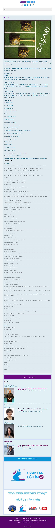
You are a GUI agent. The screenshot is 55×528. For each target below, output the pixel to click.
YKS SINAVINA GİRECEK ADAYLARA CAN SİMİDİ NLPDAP (16, 187)
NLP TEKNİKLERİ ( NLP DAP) (10, 237)
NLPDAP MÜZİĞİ (8, 184)
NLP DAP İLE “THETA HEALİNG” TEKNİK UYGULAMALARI (16, 204)
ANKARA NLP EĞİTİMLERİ (9, 228)
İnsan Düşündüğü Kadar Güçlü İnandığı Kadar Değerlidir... (17, 355)
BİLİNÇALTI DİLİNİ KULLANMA (10, 218)
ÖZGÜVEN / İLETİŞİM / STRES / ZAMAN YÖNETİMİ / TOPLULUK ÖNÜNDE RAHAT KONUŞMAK (24, 336)
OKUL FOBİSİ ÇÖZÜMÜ (9, 216)
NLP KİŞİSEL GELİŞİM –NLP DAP (11, 242)
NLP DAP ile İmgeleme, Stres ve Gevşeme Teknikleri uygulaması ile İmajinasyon (21, 311)
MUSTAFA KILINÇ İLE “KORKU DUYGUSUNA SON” (15, 221)
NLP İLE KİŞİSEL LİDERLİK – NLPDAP (12, 277)
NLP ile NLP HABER (8, 332)
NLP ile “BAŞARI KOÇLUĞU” (10, 360)
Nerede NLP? (7, 367)
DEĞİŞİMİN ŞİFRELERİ (9, 189)
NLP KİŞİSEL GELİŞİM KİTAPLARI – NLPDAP (13, 272)
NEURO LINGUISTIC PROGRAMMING (12, 339)
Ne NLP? (6, 369)
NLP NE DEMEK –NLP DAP (10, 232)
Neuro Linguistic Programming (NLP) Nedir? (14, 304)
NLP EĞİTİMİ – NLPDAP (9, 246)
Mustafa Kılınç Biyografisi (27, 377)
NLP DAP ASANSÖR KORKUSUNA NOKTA (13, 209)
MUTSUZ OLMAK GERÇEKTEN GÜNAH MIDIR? (14, 313)
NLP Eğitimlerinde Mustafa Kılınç (11, 341)
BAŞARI (6, 325)
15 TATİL (6, 177)
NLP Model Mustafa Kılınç (10, 327)
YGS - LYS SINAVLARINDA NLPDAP (11, 322)
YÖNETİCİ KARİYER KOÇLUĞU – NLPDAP (13, 256)
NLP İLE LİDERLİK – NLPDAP (10, 274)
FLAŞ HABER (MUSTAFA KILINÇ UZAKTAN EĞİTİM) (15, 180)
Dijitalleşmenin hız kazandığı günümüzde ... (33, 447)
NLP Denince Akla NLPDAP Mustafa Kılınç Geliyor (15, 348)
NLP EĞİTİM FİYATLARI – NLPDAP (11, 263)
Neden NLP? (7, 362)
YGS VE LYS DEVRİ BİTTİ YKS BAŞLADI (12, 200)
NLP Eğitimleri (7, 308)
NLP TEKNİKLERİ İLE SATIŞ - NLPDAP (12, 253)
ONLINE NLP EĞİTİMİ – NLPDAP (11, 284)
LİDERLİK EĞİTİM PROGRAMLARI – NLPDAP (13, 279)
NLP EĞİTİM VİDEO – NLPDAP (10, 270)
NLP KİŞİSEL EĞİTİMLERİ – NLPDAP (12, 258)
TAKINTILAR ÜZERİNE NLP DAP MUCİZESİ (13, 223)
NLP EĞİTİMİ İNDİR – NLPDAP (10, 265)
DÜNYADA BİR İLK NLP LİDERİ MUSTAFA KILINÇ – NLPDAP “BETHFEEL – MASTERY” (22, 194)
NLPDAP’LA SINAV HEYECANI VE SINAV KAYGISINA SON (16, 346)
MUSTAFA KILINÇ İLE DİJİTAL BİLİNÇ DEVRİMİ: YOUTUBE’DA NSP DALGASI (20, 173)
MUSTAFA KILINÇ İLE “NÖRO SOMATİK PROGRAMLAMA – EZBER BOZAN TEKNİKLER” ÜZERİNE (25, 166)
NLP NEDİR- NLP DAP (9, 235)
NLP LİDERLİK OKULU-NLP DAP (11, 244)
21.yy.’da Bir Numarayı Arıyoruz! (11, 357)
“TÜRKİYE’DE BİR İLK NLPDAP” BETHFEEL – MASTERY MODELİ (17, 202)
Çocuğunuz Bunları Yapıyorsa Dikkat (12, 211)
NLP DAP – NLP (7, 214)
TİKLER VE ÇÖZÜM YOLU (9, 225)
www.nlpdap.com (8, 160)
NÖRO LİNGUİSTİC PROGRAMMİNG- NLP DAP (14, 239)
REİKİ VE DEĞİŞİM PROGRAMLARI (27, 459)
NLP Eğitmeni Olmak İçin (9, 306)
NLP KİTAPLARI (7, 329)
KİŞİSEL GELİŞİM (7, 320)
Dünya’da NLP (7, 350)
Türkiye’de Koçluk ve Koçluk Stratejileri (12, 318)
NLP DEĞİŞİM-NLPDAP (9, 249)
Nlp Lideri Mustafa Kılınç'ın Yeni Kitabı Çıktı (13, 298)
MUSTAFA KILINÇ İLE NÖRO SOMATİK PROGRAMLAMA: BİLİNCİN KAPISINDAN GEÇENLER (23, 175)
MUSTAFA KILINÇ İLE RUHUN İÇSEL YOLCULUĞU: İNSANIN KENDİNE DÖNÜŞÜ (21, 170)
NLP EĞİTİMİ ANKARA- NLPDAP (11, 267)
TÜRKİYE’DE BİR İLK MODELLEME (11, 334)
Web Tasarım (26, 526)
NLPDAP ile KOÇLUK (8, 343)
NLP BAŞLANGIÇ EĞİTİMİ (9, 315)
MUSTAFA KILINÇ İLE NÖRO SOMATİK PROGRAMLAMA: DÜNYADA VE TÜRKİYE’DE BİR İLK (23, 168)
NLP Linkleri (6, 364)
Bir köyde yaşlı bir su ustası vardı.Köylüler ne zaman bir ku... (30, 425)
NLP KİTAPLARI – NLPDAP (10, 251)
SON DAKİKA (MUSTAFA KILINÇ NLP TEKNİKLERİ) (15, 182)
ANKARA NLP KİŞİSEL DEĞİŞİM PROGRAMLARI (14, 230)
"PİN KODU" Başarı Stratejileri (10, 353)
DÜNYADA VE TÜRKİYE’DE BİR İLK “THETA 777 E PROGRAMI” (17, 191)
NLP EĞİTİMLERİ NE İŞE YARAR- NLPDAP (13, 260)
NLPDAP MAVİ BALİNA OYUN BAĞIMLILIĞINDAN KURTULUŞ (17, 207)
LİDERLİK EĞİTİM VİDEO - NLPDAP (11, 281)
